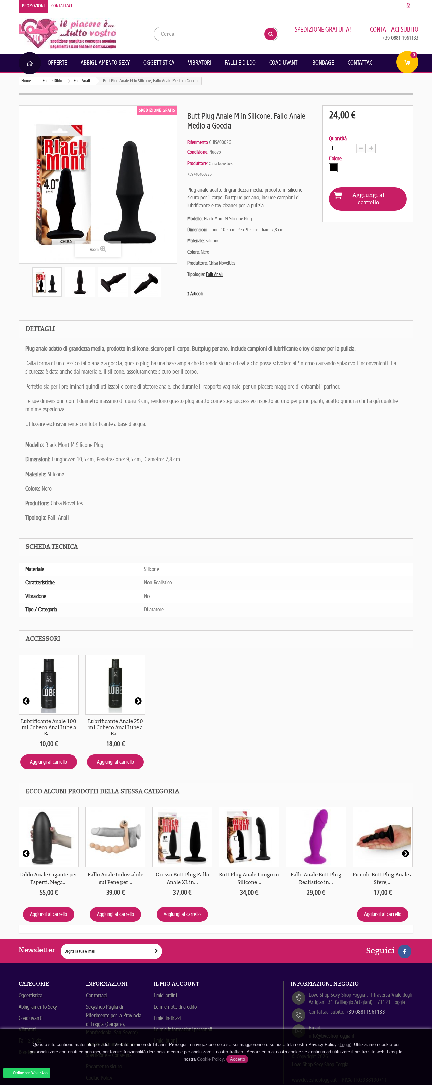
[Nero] (333, 167)
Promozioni (33, 6)
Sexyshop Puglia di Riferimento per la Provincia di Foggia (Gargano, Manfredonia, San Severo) (113, 1020)
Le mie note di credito (175, 1007)
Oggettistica (158, 63)
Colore (336, 158)
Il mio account (176, 983)
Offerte (57, 63)
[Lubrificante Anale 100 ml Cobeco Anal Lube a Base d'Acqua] (49, 685)
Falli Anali (214, 274)
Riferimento (197, 142)
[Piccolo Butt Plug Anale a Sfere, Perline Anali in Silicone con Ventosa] (383, 837)
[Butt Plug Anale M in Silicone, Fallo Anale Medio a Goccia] (47, 282)
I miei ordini (165, 995)
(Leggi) (344, 1044)
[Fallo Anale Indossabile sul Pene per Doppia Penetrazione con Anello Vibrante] (115, 837)
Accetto (237, 1059)
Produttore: (197, 163)
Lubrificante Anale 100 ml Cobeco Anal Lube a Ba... (48, 727)
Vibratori (199, 63)
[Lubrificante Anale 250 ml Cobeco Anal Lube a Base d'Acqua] (115, 685)
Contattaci (61, 6)
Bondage (323, 63)
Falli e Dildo (240, 63)
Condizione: (197, 152)
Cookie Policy (210, 1059)
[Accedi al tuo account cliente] (408, 6)
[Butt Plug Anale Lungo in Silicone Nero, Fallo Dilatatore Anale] (249, 837)
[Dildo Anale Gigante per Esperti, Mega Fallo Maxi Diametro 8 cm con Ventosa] (49, 837)
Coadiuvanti (284, 63)
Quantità (338, 139)
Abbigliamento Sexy (105, 63)
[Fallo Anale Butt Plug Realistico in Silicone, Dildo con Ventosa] (316, 837)
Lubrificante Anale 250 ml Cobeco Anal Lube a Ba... (115, 727)
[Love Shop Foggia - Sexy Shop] (67, 33)
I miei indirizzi (167, 1018)
